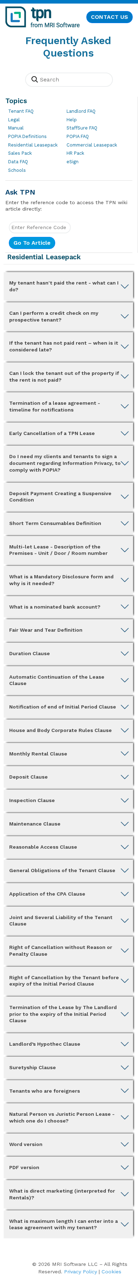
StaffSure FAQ (82, 128)
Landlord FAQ (81, 111)
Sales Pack (20, 153)
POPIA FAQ (78, 136)
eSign (73, 161)
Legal (14, 119)
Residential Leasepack (33, 145)
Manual (16, 128)
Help (72, 119)
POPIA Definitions (27, 136)
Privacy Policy (80, 1271)
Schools (17, 170)
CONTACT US (109, 17)
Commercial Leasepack (92, 145)
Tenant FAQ (21, 111)
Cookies (111, 1271)
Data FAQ (18, 161)
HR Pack (75, 153)
